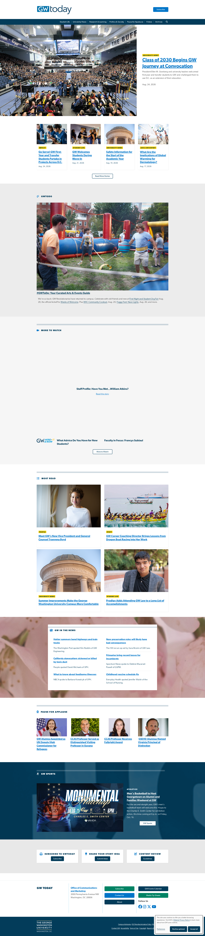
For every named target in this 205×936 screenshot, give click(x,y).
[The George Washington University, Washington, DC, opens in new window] (44, 926)
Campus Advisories (124, 924)
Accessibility (125, 928)
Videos (149, 22)
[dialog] (179, 924)
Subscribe (161, 9)
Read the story (102, 394)
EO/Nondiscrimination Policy (141, 924)
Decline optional (178, 929)
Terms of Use (134, 928)
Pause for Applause (135, 22)
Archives (159, 22)
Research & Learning (97, 22)
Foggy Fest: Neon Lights (128, 302)
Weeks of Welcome (69, 302)
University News (79, 22)
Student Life (65, 22)
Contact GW (116, 928)
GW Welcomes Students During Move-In (82, 155)
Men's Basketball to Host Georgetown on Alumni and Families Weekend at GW (143, 797)
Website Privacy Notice (181, 920)
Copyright (142, 928)
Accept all (194, 929)
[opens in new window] (140, 908)
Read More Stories (102, 176)
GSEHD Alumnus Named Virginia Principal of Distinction (152, 742)
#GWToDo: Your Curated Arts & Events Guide (63, 293)
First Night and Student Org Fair (144, 299)
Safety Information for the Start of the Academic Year (119, 155)
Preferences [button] (161, 929)
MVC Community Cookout (95, 302)
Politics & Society (116, 22)
